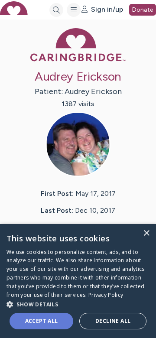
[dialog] (78, 281)
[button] (78, 304)
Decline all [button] (112, 321)
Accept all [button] (41, 321)
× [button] (146, 233)
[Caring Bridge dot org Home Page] (78, 59)
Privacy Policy (105, 295)
